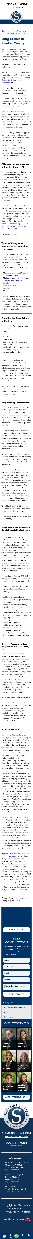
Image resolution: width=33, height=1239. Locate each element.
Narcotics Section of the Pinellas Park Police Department (14, 818)
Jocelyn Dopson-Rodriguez (22, 1088)
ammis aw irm (16, 1133)
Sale (8, 1012)
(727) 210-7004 (17, 1167)
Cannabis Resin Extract (12, 280)
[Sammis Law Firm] (16, 16)
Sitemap (26, 1211)
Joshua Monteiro (7, 1067)
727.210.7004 (16, 4)
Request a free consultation (16, 1136)
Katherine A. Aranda (23, 1067)
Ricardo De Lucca (8, 1087)
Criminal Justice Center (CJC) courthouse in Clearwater (15, 80)
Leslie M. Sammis (22, 1044)
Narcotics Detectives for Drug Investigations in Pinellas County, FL (16, 736)
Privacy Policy (12, 1211)
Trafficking (10, 1017)
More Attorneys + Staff (16, 1097)
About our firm (16, 929)
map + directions (12, 1169)
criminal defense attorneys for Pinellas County (13, 227)
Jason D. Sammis (7, 1044)
